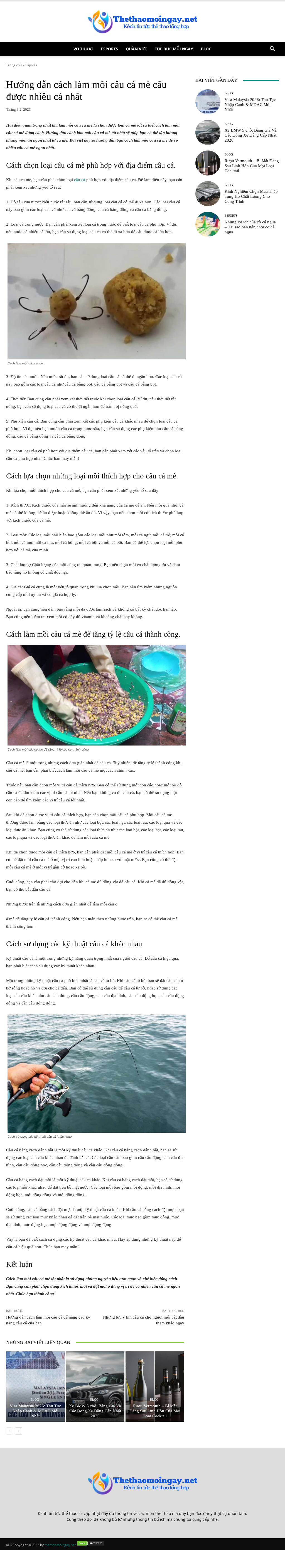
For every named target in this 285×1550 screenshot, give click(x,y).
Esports (109, 48)
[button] (272, 49)
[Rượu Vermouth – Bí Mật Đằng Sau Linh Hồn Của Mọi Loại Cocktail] (155, 1386)
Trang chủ (14, 65)
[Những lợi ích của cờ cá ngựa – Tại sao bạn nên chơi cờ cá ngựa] (207, 224)
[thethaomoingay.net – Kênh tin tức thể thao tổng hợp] (142, 21)
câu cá (79, 179)
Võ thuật (83, 48)
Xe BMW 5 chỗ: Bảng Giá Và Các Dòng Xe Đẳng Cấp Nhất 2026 (95, 1411)
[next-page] (18, 1431)
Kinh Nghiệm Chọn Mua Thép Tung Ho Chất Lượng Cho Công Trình (251, 196)
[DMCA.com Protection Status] (90, 1544)
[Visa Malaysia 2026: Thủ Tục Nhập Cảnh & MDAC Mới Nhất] (35, 1386)
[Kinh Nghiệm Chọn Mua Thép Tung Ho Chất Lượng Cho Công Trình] (207, 193)
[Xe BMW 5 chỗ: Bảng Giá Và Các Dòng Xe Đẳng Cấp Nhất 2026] (95, 1386)
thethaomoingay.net (60, 1544)
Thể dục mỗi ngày (174, 48)
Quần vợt (136, 48)
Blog (206, 48)
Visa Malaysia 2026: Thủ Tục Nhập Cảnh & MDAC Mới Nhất (35, 1411)
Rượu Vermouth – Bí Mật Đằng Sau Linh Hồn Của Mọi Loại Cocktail (154, 1411)
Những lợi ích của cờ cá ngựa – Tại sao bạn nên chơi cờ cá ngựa (250, 227)
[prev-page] (9, 1431)
